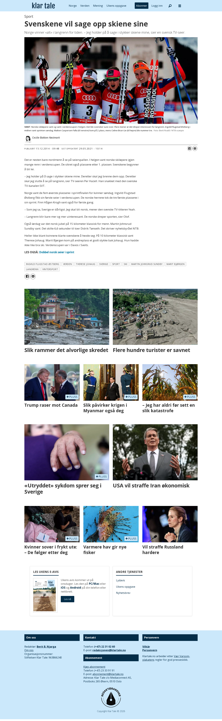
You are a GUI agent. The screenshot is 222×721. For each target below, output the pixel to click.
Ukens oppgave (116, 5)
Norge (73, 5)
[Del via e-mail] (194, 148)
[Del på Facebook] (189, 148)
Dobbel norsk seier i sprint (56, 252)
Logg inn (157, 5)
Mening (98, 5)
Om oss (28, 650)
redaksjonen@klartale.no (109, 650)
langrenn (32, 269)
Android (75, 587)
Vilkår (146, 646)
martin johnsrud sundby (147, 264)
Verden (84, 5)
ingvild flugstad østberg (42, 264)
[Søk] (170, 5)
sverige (103, 264)
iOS (63, 587)
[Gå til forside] (43, 6)
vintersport (50, 269)
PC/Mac (94, 584)
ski (125, 264)
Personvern (149, 650)
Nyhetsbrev (123, 593)
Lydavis (120, 580)
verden (67, 264)
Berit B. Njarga (46, 646)
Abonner (141, 5)
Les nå (67, 599)
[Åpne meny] (179, 6)
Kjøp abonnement (94, 667)
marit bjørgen (175, 264)
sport (116, 264)
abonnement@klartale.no (108, 674)
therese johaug (85, 264)
